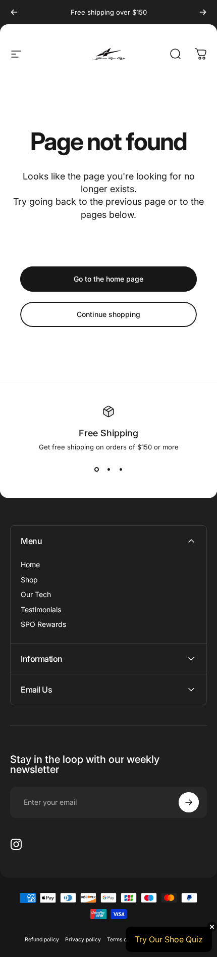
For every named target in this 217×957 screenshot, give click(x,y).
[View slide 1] (96, 469)
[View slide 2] (108, 469)
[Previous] (14, 12)
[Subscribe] (189, 802)
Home (30, 564)
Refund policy (42, 939)
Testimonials (41, 609)
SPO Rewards (43, 624)
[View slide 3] (121, 469)
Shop (29, 579)
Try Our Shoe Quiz (169, 939)
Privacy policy (83, 939)
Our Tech (36, 594)
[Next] (203, 12)
